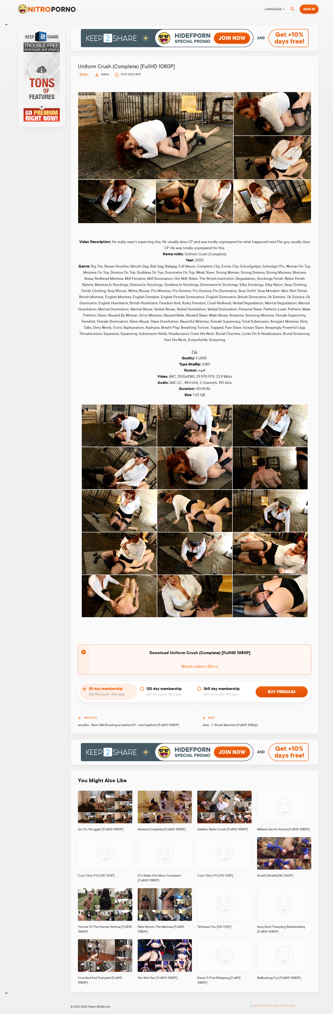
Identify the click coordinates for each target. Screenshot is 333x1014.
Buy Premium (281, 692)
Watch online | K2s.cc (200, 666)
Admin (105, 74)
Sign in (309, 9)
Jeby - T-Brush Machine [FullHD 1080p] (230, 725)
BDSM (83, 74)
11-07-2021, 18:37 (131, 74)
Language (273, 9)
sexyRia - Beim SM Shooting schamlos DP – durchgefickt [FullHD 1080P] (128, 725)
